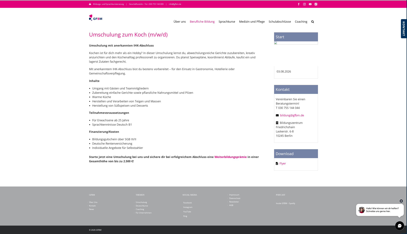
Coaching (140, 209)
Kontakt (92, 205)
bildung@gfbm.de (292, 115)
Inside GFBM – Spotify (285, 203)
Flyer (282, 163)
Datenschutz (234, 198)
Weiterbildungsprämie (230, 157)
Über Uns (93, 202)
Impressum (234, 194)
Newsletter (234, 201)
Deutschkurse (142, 205)
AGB (231, 205)
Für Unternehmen (144, 212)
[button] (312, 21)
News (91, 209)
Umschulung (141, 202)
